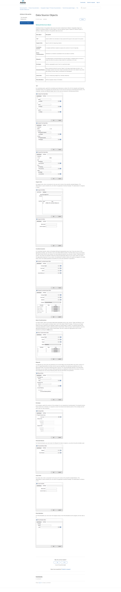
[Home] (23, 4)
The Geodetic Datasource (24, 18)
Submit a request (91, 2)
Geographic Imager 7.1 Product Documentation (51, 7)
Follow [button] (82, 19)
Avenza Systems (23, 7)
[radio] (57, 562)
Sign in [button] (98, 2)
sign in (40, 582)
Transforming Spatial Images (69, 7)
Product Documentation (34, 7)
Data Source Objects (26, 22)
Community (82, 2)
